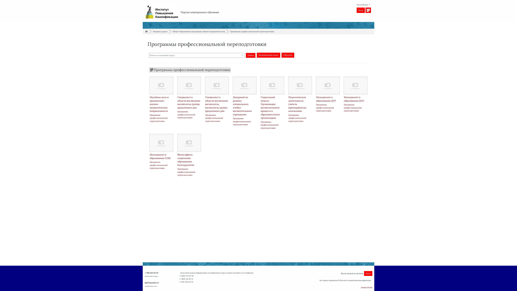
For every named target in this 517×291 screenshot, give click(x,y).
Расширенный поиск (268, 55)
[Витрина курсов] (368, 10)
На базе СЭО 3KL (366, 287)
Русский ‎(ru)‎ (362, 5)
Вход (360, 10)
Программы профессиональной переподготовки (252, 31)
